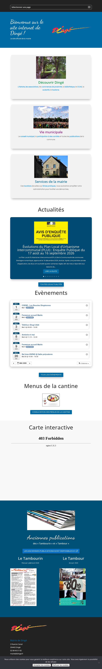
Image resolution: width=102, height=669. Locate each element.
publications (75, 136)
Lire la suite (51, 271)
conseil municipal (27, 136)
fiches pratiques (49, 186)
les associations (32, 87)
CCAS (79, 87)
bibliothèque (70, 87)
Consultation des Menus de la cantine (51, 412)
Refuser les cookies (61, 665)
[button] (83, 363)
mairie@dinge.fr (16, 654)
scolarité (46, 90)
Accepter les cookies (42, 665)
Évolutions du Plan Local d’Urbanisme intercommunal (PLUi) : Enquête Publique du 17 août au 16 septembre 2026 (51, 249)
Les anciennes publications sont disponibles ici (50, 551)
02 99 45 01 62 (16, 651)
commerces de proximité (52, 87)
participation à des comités (48, 136)
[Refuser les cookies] (99, 662)
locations (27, 186)
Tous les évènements (51, 375)
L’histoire (21, 87)
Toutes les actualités (51, 284)
